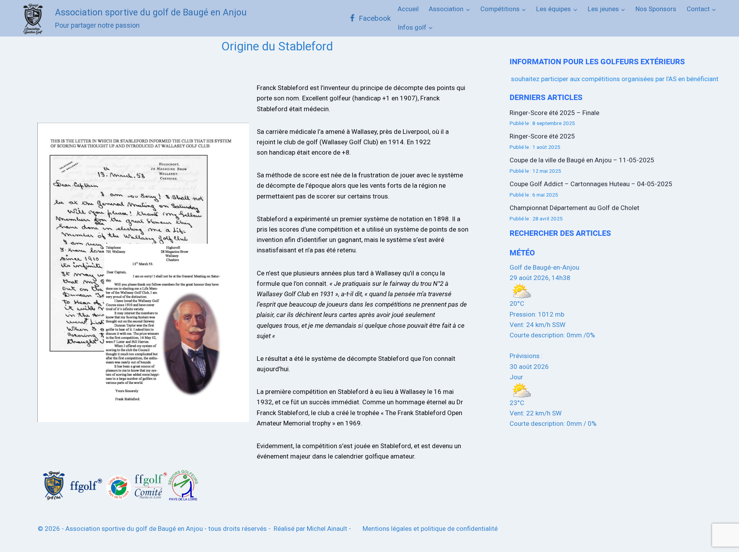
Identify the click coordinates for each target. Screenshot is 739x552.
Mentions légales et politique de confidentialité (430, 528)
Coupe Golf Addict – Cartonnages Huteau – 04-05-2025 (591, 184)
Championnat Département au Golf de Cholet (574, 208)
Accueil (408, 9)
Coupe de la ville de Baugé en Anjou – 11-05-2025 (582, 160)
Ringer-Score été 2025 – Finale (554, 113)
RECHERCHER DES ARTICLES (560, 233)
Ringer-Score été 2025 (542, 136)
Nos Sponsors (655, 9)
